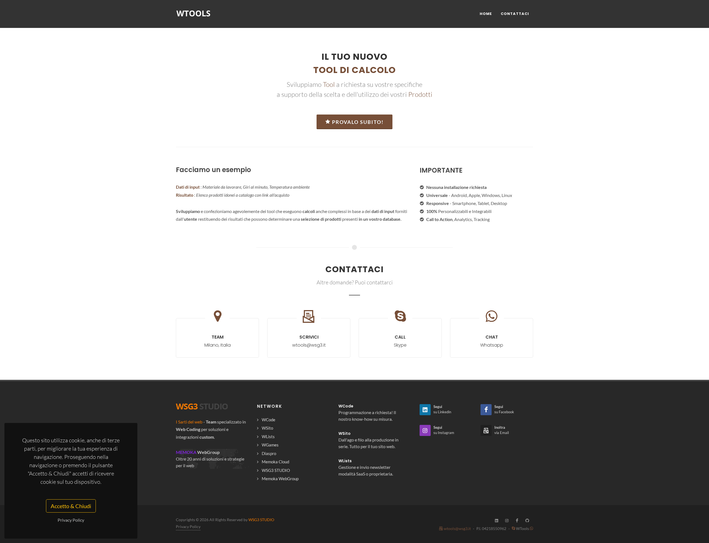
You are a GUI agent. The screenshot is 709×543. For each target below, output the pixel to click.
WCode (268, 419)
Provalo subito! (358, 122)
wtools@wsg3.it (457, 528)
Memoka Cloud (275, 461)
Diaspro (269, 453)
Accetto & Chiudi (71, 506)
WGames (270, 444)
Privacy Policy (71, 520)
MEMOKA (186, 452)
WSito (267, 427)
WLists (268, 436)
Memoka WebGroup (280, 478)
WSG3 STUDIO (276, 470)
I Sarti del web (189, 421)
